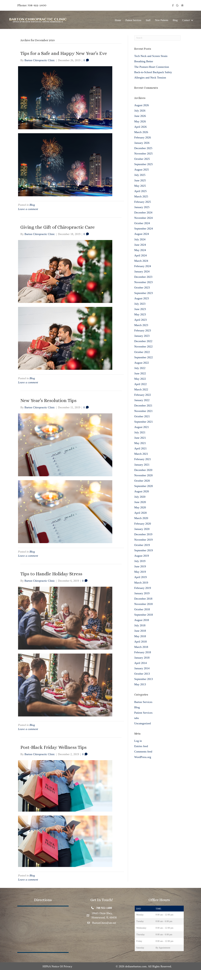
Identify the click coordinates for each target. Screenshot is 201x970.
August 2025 (141, 169)
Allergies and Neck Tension (150, 77)
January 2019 (141, 593)
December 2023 (143, 276)
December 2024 (143, 212)
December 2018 (143, 598)
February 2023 (142, 330)
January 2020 (141, 529)
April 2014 (140, 663)
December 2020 (143, 470)
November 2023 (143, 282)
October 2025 (142, 158)
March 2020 (141, 518)
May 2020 (140, 507)
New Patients (161, 20)
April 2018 (140, 641)
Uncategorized (142, 723)
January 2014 (141, 668)
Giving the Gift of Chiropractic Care (57, 227)
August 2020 (141, 491)
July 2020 (139, 496)
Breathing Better (143, 61)
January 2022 (141, 400)
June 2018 (140, 630)
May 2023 (140, 314)
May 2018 (140, 636)
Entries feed (141, 746)
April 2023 (140, 319)
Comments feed (143, 751)
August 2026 (141, 105)
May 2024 (140, 250)
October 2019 (142, 545)
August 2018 (141, 620)
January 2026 (141, 142)
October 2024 (142, 223)
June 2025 (140, 180)
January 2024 (141, 271)
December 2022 (143, 341)
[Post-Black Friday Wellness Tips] (65, 785)
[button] (192, 20)
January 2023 (141, 335)
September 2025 (143, 164)
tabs (136, 718)
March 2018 (141, 647)
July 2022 (139, 368)
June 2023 (140, 309)
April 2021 (140, 448)
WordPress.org (142, 757)
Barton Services (143, 702)
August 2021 (141, 427)
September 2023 (143, 293)
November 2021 (143, 411)
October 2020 (142, 480)
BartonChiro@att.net (104, 922)
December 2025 (143, 148)
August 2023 (141, 298)
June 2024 (140, 244)
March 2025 (141, 196)
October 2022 (142, 352)
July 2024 (139, 239)
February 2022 (142, 394)
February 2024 (142, 266)
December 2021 (143, 405)
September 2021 (143, 421)
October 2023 (142, 287)
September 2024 (143, 228)
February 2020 (142, 523)
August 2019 (141, 555)
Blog (175, 20)
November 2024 (143, 217)
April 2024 (140, 255)
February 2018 (142, 652)
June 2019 (140, 566)
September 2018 (143, 614)
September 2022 (143, 357)
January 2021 (141, 464)
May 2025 (140, 185)
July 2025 (139, 174)
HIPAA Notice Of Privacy (57, 966)
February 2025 (142, 201)
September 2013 (143, 679)
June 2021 (140, 437)
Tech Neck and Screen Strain (150, 56)
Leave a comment (28, 209)
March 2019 (141, 582)
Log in (138, 740)
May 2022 (140, 378)
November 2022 (143, 346)
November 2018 (143, 604)
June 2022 (140, 373)
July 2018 (139, 625)
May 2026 (140, 121)
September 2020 (143, 486)
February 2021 (142, 459)
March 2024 (141, 260)
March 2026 (141, 132)
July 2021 (139, 432)
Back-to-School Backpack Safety (153, 72)
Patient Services (133, 20)
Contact (186, 20)
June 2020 (140, 502)
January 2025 (141, 207)
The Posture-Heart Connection (151, 66)
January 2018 (141, 657)
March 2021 (141, 453)
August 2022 (141, 362)
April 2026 (140, 126)
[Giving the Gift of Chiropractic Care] (65, 271)
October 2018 (142, 609)
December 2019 (143, 534)
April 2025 (140, 191)
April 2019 (140, 577)
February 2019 (142, 588)
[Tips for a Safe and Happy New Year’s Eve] (65, 97)
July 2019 (139, 561)
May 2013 (140, 684)
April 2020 (140, 512)
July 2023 (139, 303)
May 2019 (140, 571)
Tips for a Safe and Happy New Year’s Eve (63, 53)
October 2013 (142, 673)
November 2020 (143, 475)
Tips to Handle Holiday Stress (51, 573)
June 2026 (140, 115)
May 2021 (140, 443)
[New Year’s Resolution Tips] (65, 444)
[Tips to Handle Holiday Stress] (65, 617)
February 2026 (142, 137)
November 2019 (143, 539)
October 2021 (142, 416)
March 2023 (141, 325)
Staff (148, 20)
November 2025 (143, 153)
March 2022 (141, 389)
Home (118, 20)
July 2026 (139, 110)
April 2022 (140, 384)
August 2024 (141, 233)
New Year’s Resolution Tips (48, 400)
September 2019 (143, 550)
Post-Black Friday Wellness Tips (53, 747)
